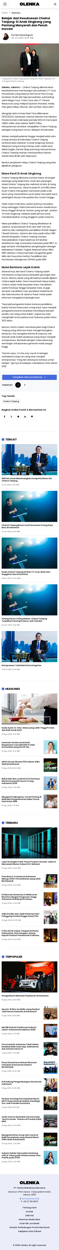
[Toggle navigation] (5, 4)
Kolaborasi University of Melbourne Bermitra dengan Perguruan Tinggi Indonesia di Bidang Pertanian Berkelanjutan (19, 897)
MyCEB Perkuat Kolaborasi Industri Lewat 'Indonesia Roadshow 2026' (19, 1028)
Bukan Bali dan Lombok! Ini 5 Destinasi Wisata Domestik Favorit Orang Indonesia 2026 (21, 781)
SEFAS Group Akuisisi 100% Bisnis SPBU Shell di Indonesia (21, 763)
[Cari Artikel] (54, 4)
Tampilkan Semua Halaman (27, 377)
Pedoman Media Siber (29, 1219)
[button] (4, 416)
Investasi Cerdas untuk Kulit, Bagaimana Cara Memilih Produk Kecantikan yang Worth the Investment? (18, 744)
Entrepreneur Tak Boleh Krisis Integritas (21, 665)
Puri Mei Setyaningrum (22, 35)
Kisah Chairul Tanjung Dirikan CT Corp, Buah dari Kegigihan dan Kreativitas (26, 573)
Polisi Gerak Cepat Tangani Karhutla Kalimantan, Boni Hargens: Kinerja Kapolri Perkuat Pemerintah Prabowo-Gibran (21, 933)
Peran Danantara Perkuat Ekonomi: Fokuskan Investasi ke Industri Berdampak (19, 1064)
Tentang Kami (29, 1207)
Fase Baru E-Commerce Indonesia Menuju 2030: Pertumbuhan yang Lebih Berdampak (21, 878)
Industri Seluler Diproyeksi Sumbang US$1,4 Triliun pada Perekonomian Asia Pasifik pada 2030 (21, 1155)
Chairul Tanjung (11, 401)
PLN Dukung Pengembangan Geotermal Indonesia (21, 1083)
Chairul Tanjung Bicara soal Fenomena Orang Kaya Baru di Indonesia (27, 526)
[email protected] (30, 1198)
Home (5, 12)
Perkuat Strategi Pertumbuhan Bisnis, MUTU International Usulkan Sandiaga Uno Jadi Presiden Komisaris (21, 1101)
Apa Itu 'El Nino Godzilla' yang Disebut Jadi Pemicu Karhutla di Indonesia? (21, 1010)
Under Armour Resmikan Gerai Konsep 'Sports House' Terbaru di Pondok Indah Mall (21, 1119)
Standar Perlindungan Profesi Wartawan (29, 1227)
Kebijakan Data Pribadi (29, 1231)
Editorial (30, 1215)
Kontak (29, 1211)
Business (16, 12)
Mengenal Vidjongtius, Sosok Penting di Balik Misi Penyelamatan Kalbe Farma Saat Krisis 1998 (21, 799)
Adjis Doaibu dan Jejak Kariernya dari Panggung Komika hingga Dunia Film (20, 915)
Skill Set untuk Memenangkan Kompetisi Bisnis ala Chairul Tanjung (27, 479)
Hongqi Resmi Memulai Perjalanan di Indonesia (25, 996)
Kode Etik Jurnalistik (29, 1223)
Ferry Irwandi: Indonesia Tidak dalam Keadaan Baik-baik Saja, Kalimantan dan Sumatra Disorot (20, 1046)
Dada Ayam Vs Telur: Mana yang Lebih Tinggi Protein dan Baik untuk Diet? (28, 729)
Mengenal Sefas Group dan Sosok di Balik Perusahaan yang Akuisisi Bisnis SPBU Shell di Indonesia (20, 1137)
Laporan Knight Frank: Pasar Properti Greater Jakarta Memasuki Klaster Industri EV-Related (29, 863)
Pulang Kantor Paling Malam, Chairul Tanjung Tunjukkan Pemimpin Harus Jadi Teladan (24, 620)
